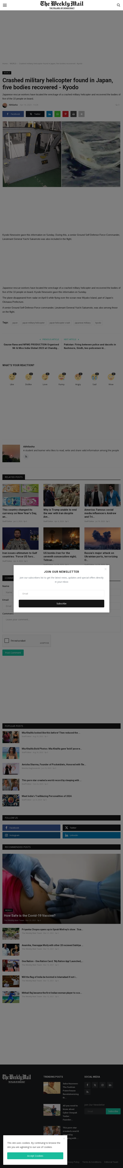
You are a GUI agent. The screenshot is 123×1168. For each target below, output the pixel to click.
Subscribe (61, 603)
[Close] (105, 569)
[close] (64, 1138)
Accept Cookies (35, 1155)
